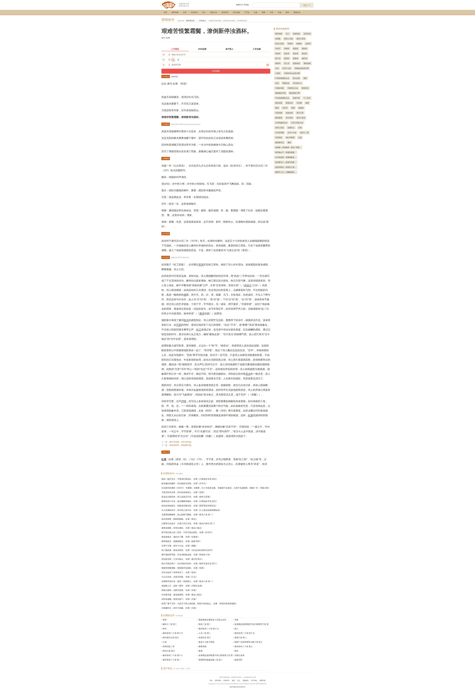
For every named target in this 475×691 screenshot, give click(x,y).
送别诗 (277, 53)
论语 (255, 12)
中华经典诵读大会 (282, 78)
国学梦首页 (190, 21)
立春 (300, 128)
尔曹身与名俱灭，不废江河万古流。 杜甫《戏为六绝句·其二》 (188, 523)
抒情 (183, 401)
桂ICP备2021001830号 (237, 687)
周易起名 (297, 12)
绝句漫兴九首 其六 (171, 638)
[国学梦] (168, 5)
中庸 (279, 12)
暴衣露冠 (278, 118)
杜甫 (250, 415)
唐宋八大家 (288, 39)
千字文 (246, 12)
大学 (271, 12)
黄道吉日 (289, 103)
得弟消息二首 (169, 646)
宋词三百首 (279, 44)
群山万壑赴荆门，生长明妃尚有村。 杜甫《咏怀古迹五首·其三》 (189, 563)
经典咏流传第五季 (302, 68)
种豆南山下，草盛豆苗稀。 (285, 152)
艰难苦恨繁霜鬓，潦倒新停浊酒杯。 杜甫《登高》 (183, 568)
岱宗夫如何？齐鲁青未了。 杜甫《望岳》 (179, 572)
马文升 (285, 108)
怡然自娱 (289, 113)
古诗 (184, 12)
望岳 (236, 651)
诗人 (204, 12)
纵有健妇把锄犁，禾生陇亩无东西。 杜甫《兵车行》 (184, 483)
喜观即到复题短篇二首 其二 (211, 660)
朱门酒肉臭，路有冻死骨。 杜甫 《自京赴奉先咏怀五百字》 (187, 550)
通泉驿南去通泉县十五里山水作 (212, 620)
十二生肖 (306, 98)
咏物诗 (299, 44)
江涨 (165, 642)
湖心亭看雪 (290, 138)
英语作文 (305, 88)
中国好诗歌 (279, 88)
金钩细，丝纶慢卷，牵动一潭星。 (288, 147)
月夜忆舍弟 (239, 655)
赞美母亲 (296, 63)
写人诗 (286, 63)
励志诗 (304, 53)
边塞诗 (308, 44)
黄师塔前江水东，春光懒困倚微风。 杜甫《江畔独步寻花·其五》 (189, 501)
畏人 (236, 629)
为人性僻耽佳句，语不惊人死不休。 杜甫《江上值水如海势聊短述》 (191, 510)
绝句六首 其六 (169, 651)
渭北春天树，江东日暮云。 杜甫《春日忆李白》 (182, 559)
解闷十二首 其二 (170, 624)
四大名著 (236, 12)
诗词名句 (194, 12)
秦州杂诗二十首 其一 (172, 660)
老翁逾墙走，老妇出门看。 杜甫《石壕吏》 (180, 537)
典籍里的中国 (280, 93)
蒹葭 (289, 142)
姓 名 (166, 55)
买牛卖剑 (289, 118)
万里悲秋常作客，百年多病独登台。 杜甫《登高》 (183, 492)
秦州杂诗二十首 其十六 (173, 633)
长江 (198, 329)
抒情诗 (286, 49)
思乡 (248, 373)
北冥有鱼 (278, 138)
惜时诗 (277, 63)
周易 (263, 12)
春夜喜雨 (202, 646)
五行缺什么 (297, 83)
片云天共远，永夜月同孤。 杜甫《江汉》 (179, 577)
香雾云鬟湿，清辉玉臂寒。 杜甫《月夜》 (179, 590)
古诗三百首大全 (297, 123)
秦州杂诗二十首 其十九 (244, 633)
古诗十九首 (286, 68)
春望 (200, 651)
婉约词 (304, 58)
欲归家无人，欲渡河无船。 (285, 162)
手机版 (246, 5)
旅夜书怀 (238, 660)
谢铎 (293, 108)
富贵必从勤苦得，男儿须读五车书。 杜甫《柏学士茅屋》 (186, 497)
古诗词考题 (279, 133)
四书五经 (225, 12)
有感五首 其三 (205, 638)
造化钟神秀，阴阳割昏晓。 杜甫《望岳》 (179, 519)
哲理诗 (286, 58)
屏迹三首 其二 (240, 638)
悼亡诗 (277, 58)
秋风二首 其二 (205, 624)
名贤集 (277, 39)
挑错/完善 (174, 76)
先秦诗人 (291, 128)
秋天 (186, 320)
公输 (300, 138)
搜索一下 (306, 5)
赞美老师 (307, 63)
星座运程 (278, 103)
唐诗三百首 (301, 39)
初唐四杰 (296, 34)
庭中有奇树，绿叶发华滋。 (181, 442)
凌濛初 (301, 108)
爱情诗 (295, 58)
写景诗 (290, 44)
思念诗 (295, 53)
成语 (233, 680)
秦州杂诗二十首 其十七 (209, 629)
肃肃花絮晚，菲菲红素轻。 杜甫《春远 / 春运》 (182, 528)
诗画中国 (296, 98)
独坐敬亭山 (279, 142)
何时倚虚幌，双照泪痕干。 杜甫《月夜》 (179, 599)
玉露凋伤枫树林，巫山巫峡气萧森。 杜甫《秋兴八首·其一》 (187, 515)
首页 (165, 12)
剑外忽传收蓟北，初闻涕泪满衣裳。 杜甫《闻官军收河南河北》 (189, 506)
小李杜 (277, 73)
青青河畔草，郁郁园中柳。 (181, 445)
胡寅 (307, 103)
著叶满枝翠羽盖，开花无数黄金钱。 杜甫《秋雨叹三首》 (186, 555)
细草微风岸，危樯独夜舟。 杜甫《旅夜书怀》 (181, 541)
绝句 (165, 629)
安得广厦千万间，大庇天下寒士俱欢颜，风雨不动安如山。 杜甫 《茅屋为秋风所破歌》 (199, 604)
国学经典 (175, 12)
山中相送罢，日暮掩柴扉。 (285, 157)
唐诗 (287, 12)
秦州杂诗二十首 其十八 (173, 655)
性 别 (166, 60)
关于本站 (254, 680)
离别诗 (304, 49)
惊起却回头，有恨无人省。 (285, 167)
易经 (305, 78)
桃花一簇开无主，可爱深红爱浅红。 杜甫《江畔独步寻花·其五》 (189, 479)
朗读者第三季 (294, 93)
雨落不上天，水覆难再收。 (285, 172)
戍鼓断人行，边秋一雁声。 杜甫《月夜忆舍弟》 (182, 586)
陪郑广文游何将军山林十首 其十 (248, 642)
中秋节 (277, 49)
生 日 (166, 65)
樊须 (277, 108)
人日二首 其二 (205, 633)
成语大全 (213, 12)
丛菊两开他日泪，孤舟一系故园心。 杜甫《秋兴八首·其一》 (187, 581)
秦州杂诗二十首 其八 (243, 646)
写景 (178, 325)
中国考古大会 (293, 88)
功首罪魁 (278, 113)
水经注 (247, 285)
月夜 (236, 620)
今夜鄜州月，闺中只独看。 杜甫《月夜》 (179, 608)
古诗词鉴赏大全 (281, 123)
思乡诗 (286, 53)
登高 (201, 264)
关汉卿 (299, 103)
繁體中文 (239, 5)
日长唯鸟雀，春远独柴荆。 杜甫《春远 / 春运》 (182, 595)
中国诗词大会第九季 (292, 73)
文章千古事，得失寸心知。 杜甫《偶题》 (179, 546)
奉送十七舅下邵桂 (206, 642)
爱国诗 (295, 49)
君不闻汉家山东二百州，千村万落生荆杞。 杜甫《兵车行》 (187, 532)
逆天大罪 (300, 113)
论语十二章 (304, 133)
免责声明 (262, 680)
